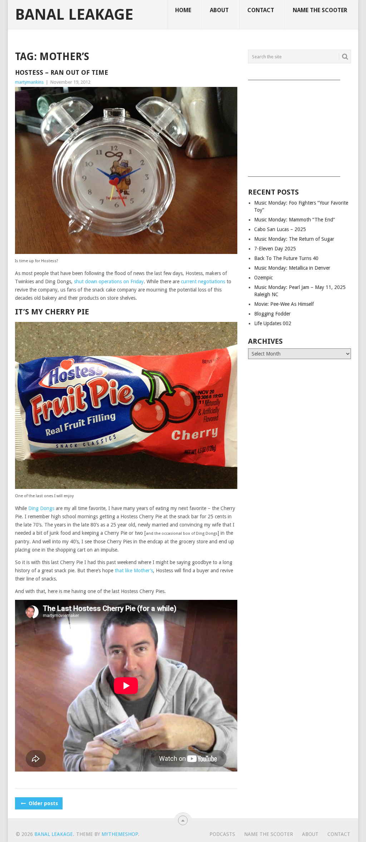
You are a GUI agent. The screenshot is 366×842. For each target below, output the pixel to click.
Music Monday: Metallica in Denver (292, 268)
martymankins (29, 82)
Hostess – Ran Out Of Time (61, 72)
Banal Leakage (74, 14)
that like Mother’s (134, 570)
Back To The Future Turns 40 (286, 258)
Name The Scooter (320, 10)
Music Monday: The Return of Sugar (294, 239)
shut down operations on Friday (109, 281)
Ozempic (263, 277)
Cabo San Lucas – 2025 (280, 229)
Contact (260, 10)
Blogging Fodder (272, 314)
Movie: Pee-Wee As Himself (284, 304)
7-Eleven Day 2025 (275, 248)
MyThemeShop (120, 834)
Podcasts (222, 834)
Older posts (42, 803)
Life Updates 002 (272, 323)
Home (183, 10)
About (219, 10)
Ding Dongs (41, 508)
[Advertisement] (299, 126)
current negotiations (203, 281)
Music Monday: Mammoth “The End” (294, 219)
